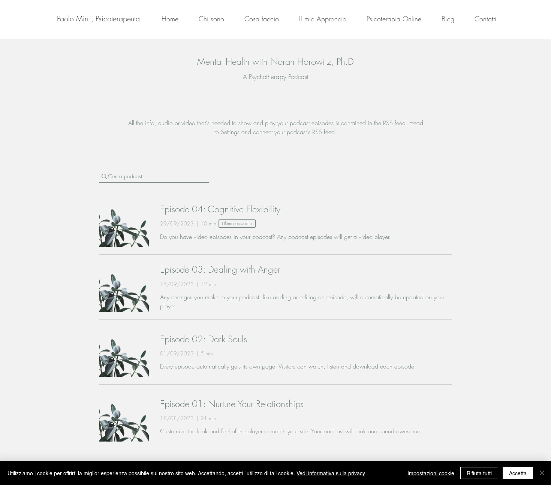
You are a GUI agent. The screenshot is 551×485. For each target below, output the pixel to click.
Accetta (518, 473)
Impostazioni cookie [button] (430, 473)
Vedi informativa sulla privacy (330, 473)
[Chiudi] (542, 473)
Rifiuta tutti (479, 473)
